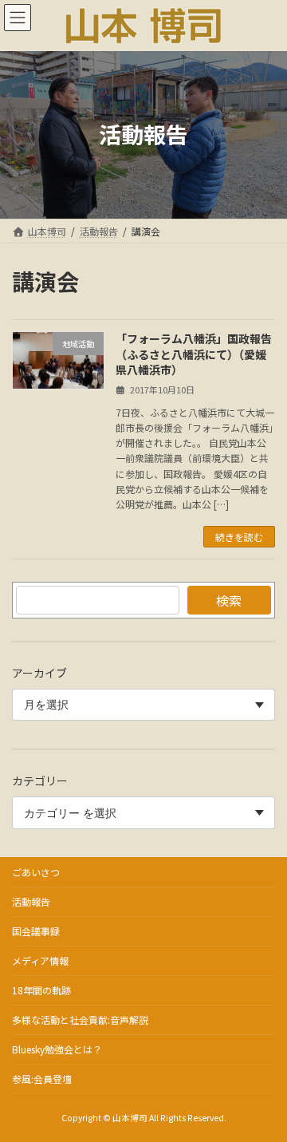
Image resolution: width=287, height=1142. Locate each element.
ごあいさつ (36, 872)
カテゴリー (40, 780)
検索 (229, 600)
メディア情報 (40, 960)
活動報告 (31, 901)
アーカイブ (39, 673)
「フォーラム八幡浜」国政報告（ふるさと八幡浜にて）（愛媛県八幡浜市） (194, 353)
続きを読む (239, 536)
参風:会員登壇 (42, 1078)
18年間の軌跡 (41, 990)
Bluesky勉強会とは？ (57, 1049)
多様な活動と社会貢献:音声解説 (80, 1019)
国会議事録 (36, 931)
